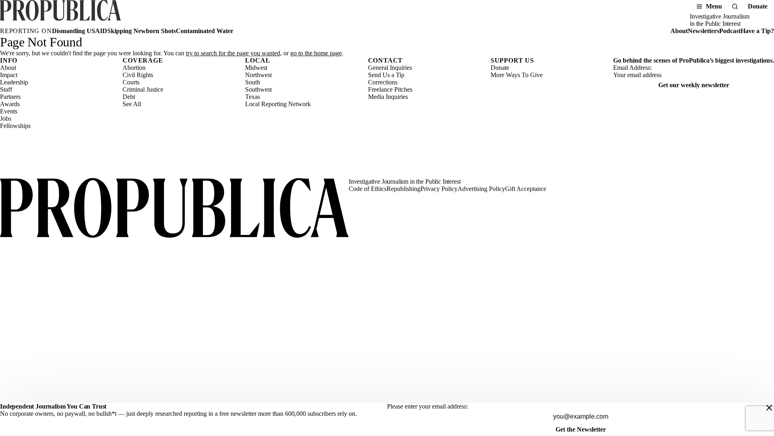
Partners (10, 96)
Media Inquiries (388, 96)
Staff (6, 89)
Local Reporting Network (278, 104)
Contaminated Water (204, 30)
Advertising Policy (481, 188)
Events (8, 111)
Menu (714, 6)
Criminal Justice (143, 89)
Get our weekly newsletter (693, 85)
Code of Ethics (368, 188)
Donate (758, 6)
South (252, 82)
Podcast (730, 30)
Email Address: (632, 67)
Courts (131, 82)
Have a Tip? (757, 30)
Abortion (134, 67)
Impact (8, 74)
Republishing (403, 188)
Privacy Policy (439, 188)
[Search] (734, 6)
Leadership (14, 82)
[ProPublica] (60, 13)
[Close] (769, 408)
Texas (252, 96)
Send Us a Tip (386, 74)
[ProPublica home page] (174, 208)
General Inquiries (390, 67)
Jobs (5, 118)
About (679, 30)
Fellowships (15, 125)
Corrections (382, 82)
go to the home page (316, 53)
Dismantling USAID (79, 30)
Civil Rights (138, 74)
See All (132, 104)
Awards (10, 104)
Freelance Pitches (390, 89)
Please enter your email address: (427, 406)
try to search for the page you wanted (233, 53)
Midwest (256, 67)
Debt (129, 96)
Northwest (258, 74)
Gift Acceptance (525, 188)
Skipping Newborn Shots (141, 30)
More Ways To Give (517, 74)
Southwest (258, 89)
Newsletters (703, 30)
